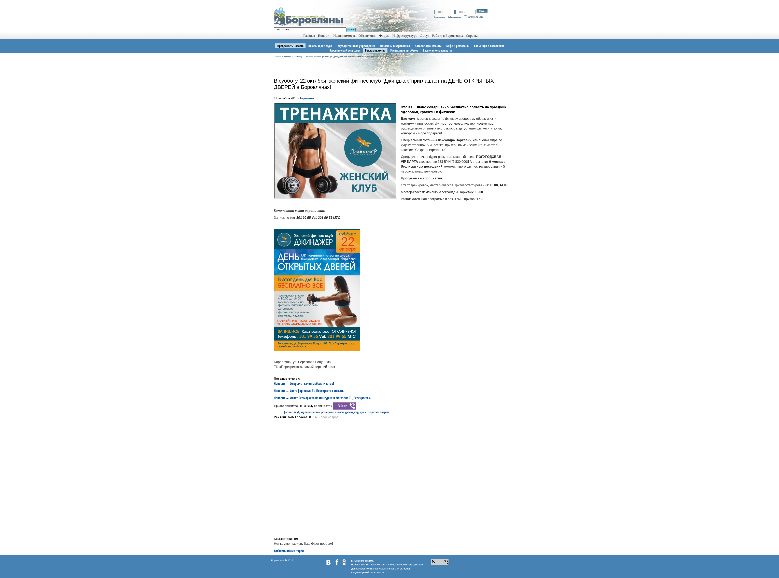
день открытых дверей (374, 412)
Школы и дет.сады (320, 46)
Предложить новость (290, 46)
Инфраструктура (404, 36)
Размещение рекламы (362, 560)
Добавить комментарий (289, 551)
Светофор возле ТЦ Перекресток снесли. (317, 390)
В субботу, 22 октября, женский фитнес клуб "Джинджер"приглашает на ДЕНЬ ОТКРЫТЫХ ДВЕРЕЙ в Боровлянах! (342, 56)
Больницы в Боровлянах (489, 46)
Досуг (424, 36)
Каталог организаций (428, 46)
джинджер (351, 412)
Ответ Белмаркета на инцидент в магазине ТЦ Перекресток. (330, 398)
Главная (277, 56)
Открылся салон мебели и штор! (312, 383)
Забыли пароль (454, 16)
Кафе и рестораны (457, 46)
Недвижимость (344, 36)
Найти (351, 29)
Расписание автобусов (404, 50)
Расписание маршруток (437, 50)
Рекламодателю (375, 50)
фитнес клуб (291, 412)
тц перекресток (310, 412)
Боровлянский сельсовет (344, 50)
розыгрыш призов (332, 412)
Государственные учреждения (356, 46)
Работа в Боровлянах (447, 36)
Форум (384, 36)
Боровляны (307, 98)
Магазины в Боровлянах (395, 46)
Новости (324, 36)
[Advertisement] (391, 477)
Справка (472, 36)
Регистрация (439, 16)
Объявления (367, 36)
